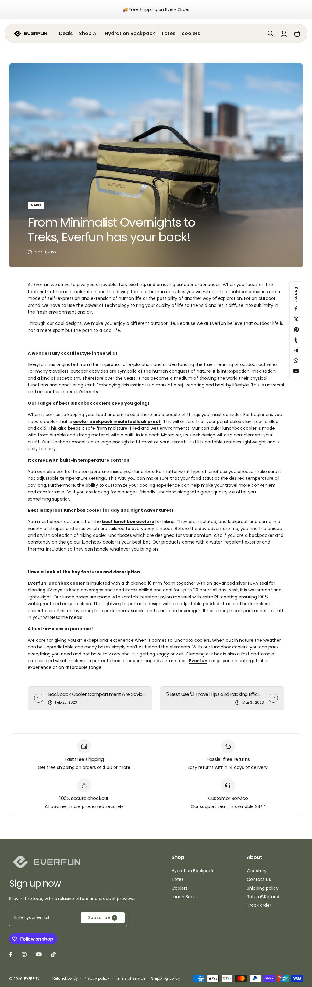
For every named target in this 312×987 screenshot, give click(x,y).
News (36, 205)
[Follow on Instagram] (24, 954)
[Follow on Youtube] (39, 954)
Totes (168, 33)
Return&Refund (263, 897)
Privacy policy (96, 978)
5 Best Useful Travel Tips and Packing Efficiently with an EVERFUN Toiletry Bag (215, 694)
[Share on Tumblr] (296, 340)
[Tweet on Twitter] (296, 319)
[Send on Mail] (296, 371)
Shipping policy (262, 888)
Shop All (89, 33)
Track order (259, 905)
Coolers (180, 888)
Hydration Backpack (130, 33)
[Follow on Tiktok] (53, 954)
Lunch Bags (184, 897)
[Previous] (38, 698)
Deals (66, 33)
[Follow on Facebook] (10, 954)
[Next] (273, 698)
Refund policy (65, 978)
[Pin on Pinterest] (296, 329)
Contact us (259, 879)
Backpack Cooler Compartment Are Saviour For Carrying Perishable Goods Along (97, 694)
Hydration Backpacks (194, 871)
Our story (257, 871)
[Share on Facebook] (296, 308)
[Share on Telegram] (296, 350)
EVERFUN (31, 978)
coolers (191, 33)
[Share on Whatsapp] (296, 360)
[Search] (271, 34)
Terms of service (130, 978)
